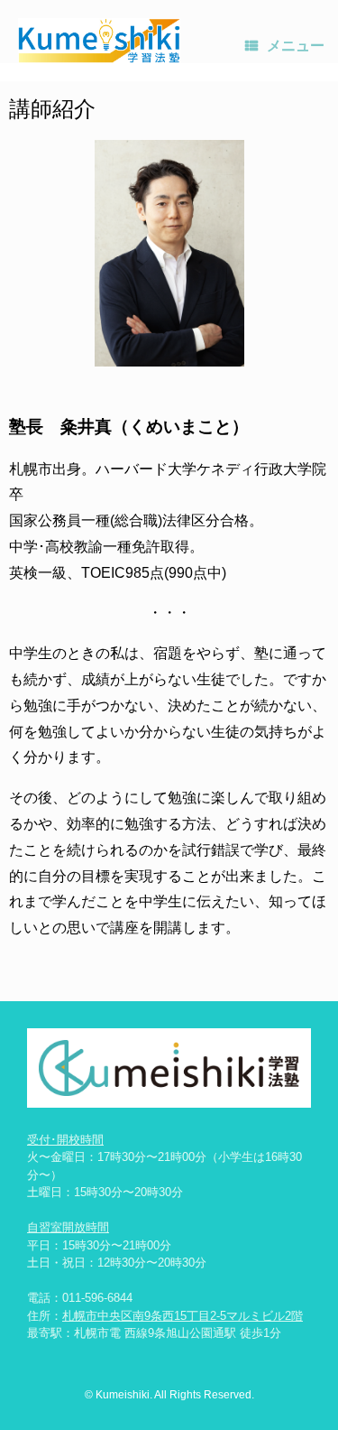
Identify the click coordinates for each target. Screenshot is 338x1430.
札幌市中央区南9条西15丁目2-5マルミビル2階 (182, 1316)
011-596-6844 (97, 1298)
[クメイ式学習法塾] (99, 40)
